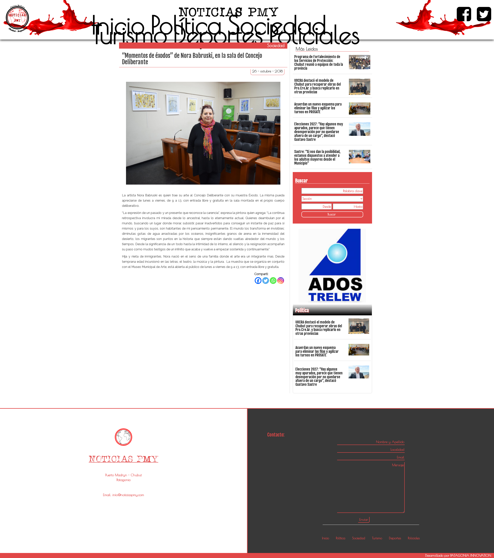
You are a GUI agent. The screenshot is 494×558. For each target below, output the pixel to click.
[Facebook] (258, 280)
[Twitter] (265, 280)
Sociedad (277, 25)
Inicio (118, 25)
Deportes (218, 34)
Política (186, 25)
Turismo (129, 34)
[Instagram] (280, 280)
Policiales (314, 34)
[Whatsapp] (273, 280)
